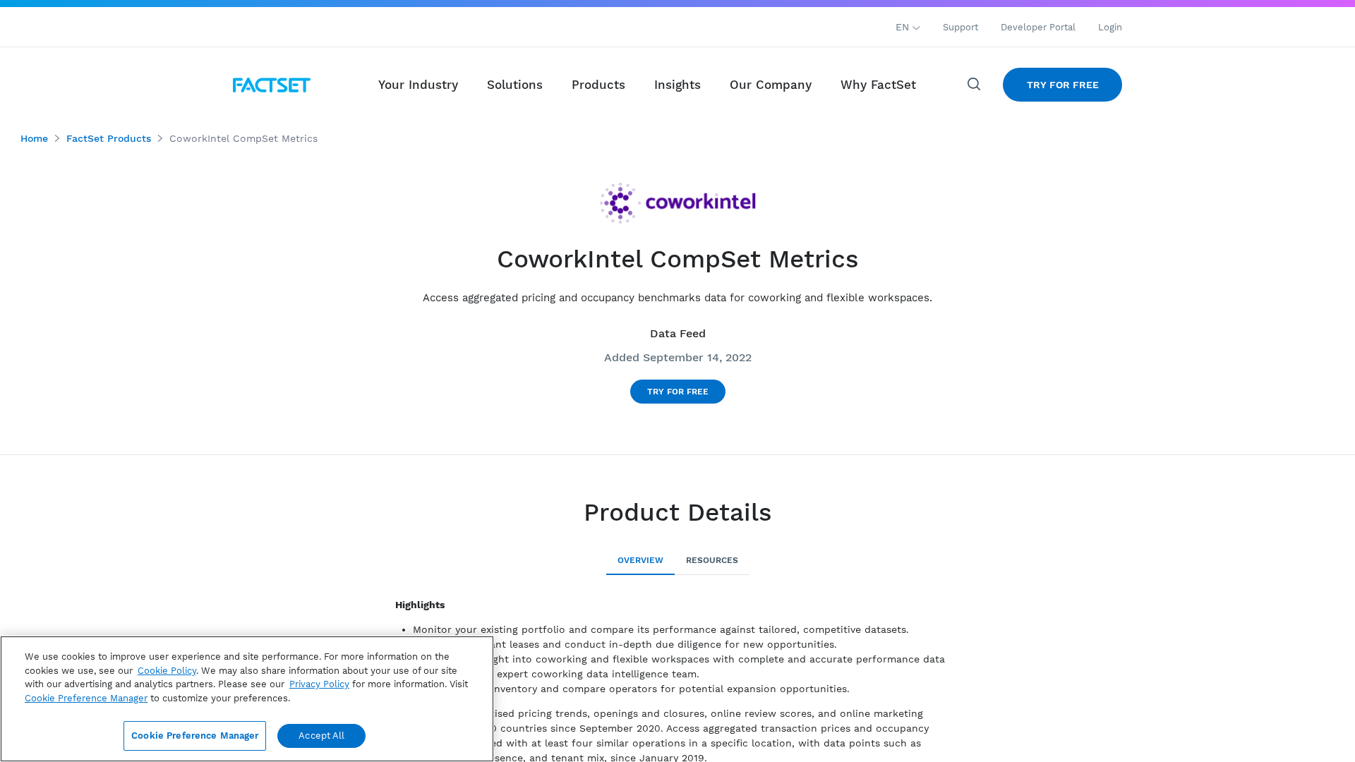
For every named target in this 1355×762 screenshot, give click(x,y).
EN (904, 26)
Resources (712, 560)
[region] (247, 699)
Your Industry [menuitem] (418, 85)
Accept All (321, 735)
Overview (640, 560)
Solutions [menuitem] (515, 85)
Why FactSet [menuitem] (878, 85)
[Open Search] (975, 85)
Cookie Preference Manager (194, 735)
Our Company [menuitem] (771, 85)
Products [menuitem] (598, 85)
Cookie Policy (167, 670)
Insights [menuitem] (677, 85)
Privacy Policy (319, 684)
